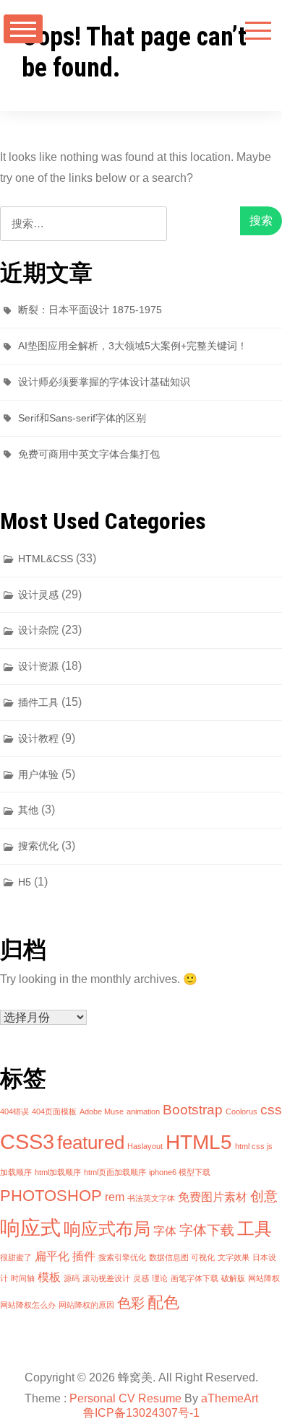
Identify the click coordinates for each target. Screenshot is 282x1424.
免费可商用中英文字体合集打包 (89, 454)
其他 (28, 810)
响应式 (30, 1228)
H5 (24, 882)
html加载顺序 (58, 1172)
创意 (264, 1196)
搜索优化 (38, 846)
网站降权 (264, 1278)
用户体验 (38, 774)
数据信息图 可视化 (182, 1257)
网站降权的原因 (86, 1305)
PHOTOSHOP (51, 1196)
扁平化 (52, 1256)
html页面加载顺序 (115, 1172)
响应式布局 (107, 1229)
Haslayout (145, 1146)
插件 (83, 1256)
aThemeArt (229, 1398)
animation (143, 1111)
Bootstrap (193, 1109)
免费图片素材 (212, 1197)
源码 (72, 1278)
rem (114, 1197)
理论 (160, 1278)
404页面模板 (54, 1111)
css (271, 1109)
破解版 (233, 1278)
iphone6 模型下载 (179, 1172)
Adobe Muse (102, 1111)
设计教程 (38, 738)
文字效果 (233, 1257)
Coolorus (241, 1111)
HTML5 (199, 1142)
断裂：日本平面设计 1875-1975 (90, 309)
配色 (163, 1302)
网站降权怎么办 (28, 1305)
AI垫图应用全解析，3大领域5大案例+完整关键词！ (132, 345)
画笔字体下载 (194, 1278)
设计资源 (38, 666)
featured (90, 1142)
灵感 (141, 1278)
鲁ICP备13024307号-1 (141, 1413)
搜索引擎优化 (122, 1257)
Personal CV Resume (125, 1398)
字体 (164, 1231)
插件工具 (38, 702)
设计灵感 (38, 594)
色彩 (131, 1303)
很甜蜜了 (16, 1257)
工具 (254, 1229)
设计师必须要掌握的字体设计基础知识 (104, 382)
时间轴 (23, 1278)
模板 (49, 1277)
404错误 (14, 1111)
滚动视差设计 (106, 1278)
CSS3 (27, 1141)
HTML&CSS (45, 558)
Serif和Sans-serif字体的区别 (82, 418)
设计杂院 (38, 630)
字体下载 (206, 1230)
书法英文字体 (151, 1198)
